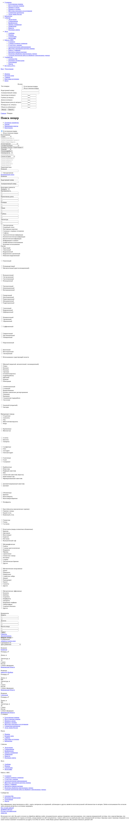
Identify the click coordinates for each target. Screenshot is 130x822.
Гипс (4, 449)
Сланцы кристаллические (11, 548)
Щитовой (6, 377)
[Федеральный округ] (7, 138)
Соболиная (4, 695)
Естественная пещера (10, 131)
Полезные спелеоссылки (16, 60)
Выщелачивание (8, 390)
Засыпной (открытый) (10, 405)
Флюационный (8, 281)
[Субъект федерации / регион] (10, 140)
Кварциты (6, 550)
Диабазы (6, 595)
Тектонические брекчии (11, 561)
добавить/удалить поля (8, 641)
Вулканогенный (8, 275)
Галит (5, 460)
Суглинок (6, 524)
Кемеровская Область (8, 667)
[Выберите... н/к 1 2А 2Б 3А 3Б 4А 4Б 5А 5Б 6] (5, 189)
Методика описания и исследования (20, 11)
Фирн (5, 423)
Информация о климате (10, 240)
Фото (6, 31)
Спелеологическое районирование (19, 47)
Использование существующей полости (16, 357)
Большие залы (9, 736)
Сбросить (4, 634)
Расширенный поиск (7, 174)
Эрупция (6, 372)
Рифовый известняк (9, 471)
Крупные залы (9, 75)
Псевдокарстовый (9, 266)
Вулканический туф (9, 540)
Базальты (6, 593)
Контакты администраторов (17, 52)
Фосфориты (7, 502)
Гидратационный (8, 303)
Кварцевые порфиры (10, 602)
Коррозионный (8, 252)
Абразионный (7, 321)
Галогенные (7, 458)
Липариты (6, 600)
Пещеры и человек (14, 9)
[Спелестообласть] (7, 160)
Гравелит (6, 537)
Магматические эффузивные (12, 591)
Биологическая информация (12, 238)
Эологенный (7, 308)
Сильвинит (6, 462)
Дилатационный (8, 297)
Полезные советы (14, 30)
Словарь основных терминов (17, 43)
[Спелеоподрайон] (7, 151)
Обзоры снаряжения (15, 24)
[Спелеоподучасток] (7, 154)
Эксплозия (6, 400)
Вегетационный (8, 351)
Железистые (7, 431)
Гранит (5, 582)
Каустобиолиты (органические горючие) (16, 509)
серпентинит (7, 554)
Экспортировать (6, 636)
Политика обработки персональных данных (22, 53)
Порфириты (7, 598)
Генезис (7, 124)
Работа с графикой (14, 50)
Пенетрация (7, 381)
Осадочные (6, 416)
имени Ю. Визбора (7, 672)
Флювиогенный (8, 317)
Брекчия (5, 531)
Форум (10, 64)
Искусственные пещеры (16, 6)
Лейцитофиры (7, 604)
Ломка (5, 366)
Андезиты (6, 597)
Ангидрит (6, 451)
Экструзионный (8, 277)
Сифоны (7, 77)
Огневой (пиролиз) (9, 373)
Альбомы (11, 33)
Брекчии (5, 494)
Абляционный (7, 337)
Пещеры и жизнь (13, 7)
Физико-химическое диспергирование (15, 392)
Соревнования (13, 21)
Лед (4, 420)
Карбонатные (7, 467)
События (7, 18)
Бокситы (6, 439)
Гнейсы (5, 546)
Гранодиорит (7, 580)
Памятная (4, 649)
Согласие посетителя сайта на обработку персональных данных (29, 55)
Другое (5, 563)
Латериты (6, 441)
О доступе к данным (15, 45)
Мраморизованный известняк (12, 478)
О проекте (11, 42)
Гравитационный (8, 299)
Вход (2, 69)
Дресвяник (6, 533)
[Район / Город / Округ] (8, 142)
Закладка (6, 407)
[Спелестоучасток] (7, 163)
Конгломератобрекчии (10, 498)
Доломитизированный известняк (14, 484)
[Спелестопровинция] (7, 158)
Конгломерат (7, 535)
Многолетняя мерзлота (10, 421)
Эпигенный (7, 250)
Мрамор (5, 552)
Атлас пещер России (15, 14)
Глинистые (6, 520)
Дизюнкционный (8, 288)
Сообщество (9, 57)
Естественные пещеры (15, 4)
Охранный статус (8, 227)
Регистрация (9, 69)
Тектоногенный (8, 286)
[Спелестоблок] (6, 165)
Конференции (12, 23)
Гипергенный (7, 295)
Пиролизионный (8, 342)
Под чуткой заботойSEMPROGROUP (7, 808)
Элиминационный (9, 386)
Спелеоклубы (12, 59)
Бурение (5, 379)
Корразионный (8, 310)
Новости (11, 28)
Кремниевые (7, 429)
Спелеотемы (12, 36)
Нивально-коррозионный (11, 255)
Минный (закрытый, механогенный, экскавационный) (21, 364)
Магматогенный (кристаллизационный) (16, 268)
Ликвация (6, 394)
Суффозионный (8, 326)
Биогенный (6, 350)
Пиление (6, 370)
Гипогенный (7, 261)
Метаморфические (9, 544)
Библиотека (8, 16)
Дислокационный (9, 335)
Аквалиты (6, 418)
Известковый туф (8, 476)
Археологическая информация (13, 235)
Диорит (5, 578)
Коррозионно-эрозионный (11, 253)
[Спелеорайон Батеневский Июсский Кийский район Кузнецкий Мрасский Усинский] (6, 149)
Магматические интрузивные (12, 568)
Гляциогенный (8, 333)
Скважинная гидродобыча (11, 398)
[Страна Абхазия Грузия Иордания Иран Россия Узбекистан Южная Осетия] (6, 136)
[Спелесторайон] (6, 162)
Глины (5, 522)
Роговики (6, 557)
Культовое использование (11, 244)
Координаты (9, 128)
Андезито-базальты (9, 606)
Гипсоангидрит (8, 452)
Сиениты (6, 584)
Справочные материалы (16, 12)
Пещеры (11, 35)
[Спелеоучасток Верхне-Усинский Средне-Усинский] (7, 153)
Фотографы (12, 38)
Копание (6, 368)
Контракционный (9, 290)
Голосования (12, 62)
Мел (4, 473)
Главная (3, 113)
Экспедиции (12, 19)
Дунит (5, 570)
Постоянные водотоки (10, 229)
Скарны (5, 559)
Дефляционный (8, 312)
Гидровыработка (8, 375)
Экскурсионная (8, 173)
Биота (6, 80)
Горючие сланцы (8, 511)
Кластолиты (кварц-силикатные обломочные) (18, 529)
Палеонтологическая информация (14, 237)
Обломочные (7, 493)
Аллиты (5, 438)
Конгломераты (7, 496)
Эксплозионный (8, 279)
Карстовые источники (12, 79)
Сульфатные (7, 447)
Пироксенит (7, 574)
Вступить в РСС (10, 65)
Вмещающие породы (11, 126)
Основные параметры (12, 122)
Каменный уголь (8, 515)
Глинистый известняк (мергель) (13, 474)
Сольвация (6, 388)
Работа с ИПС (9, 40)
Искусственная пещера (10, 133)
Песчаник (6, 539)
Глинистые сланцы (9, 555)
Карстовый (6, 248)
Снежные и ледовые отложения (13, 231)
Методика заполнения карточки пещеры (21, 48)
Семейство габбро (9, 576)
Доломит (6, 486)
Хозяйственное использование (13, 242)
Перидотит (6, 572)
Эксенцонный (7, 353)
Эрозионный (7, 319)
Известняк (6, 469)
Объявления (12, 26)
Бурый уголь (7, 513)
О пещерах (8, 2)
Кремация (6, 396)
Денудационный (8, 301)
